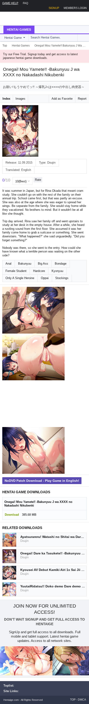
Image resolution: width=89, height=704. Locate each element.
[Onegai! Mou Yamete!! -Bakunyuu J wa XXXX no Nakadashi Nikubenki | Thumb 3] (33, 403)
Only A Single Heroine (19, 278)
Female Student (15, 271)
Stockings (61, 278)
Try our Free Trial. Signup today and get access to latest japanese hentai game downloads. (40, 56)
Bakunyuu (24, 263)
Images (20, 98)
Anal (8, 263)
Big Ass (43, 263)
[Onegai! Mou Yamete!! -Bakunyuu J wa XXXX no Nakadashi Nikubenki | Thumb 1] (33, 310)
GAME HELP (10, 3)
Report (82, 98)
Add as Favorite (62, 98)
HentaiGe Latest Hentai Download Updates (26, 18)
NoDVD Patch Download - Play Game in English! (42, 480)
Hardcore (39, 271)
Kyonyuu (57, 271)
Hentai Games (19, 29)
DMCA (82, 699)
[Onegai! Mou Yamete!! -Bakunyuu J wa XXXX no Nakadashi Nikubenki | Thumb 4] (33, 450)
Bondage (60, 263)
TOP (73, 699)
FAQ (25, 3)
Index (6, 98)
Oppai (45, 278)
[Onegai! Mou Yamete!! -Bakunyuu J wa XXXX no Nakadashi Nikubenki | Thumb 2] (33, 357)
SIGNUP (54, 8)
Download (12, 514)
